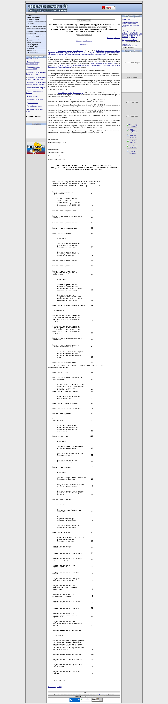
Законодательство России (35, 99)
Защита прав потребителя (129, 40)
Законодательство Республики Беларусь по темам (36, 73)
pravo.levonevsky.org (101, 694)
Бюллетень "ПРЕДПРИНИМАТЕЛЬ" (129, 44)
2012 (126, 34)
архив (124, 26)
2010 (133, 34)
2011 (130, 34)
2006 (126, 35)
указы (134, 23)
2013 (123, 34)
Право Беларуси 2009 (54, 687)
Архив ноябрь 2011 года (113, 38)
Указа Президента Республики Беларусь (70, 51)
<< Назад (79, 41)
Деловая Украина (32, 103)
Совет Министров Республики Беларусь (93, 54)
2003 (136, 35)
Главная (29, 16)
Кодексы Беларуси (33, 20)
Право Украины (32, 45)
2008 (140, 34)
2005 (130, 35)
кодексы (124, 23)
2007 (123, 35)
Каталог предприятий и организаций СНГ (33, 68)
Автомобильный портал (34, 106)
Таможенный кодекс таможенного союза (32, 63)
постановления (134, 25)
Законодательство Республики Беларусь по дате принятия (36, 78)
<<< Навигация (87, 41)
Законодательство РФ (34, 43)
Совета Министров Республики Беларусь (70, 93)
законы (129, 23)
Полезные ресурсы (33, 47)
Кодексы (29, 41)
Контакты (30, 48)
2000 (126, 37)
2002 (140, 35)
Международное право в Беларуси (36, 35)
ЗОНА (125, 41)
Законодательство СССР (33, 37)
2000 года (134, 37)
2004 (133, 35)
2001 (123, 37)
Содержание (84, 44)
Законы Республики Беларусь (36, 88)
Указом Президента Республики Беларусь (103, 63)
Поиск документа (32, 52)
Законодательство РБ (34, 18)
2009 (136, 34)
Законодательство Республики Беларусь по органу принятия (36, 83)
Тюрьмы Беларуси (32, 96)
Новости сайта (31, 50)
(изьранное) (125, 25)
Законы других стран (34, 39)
